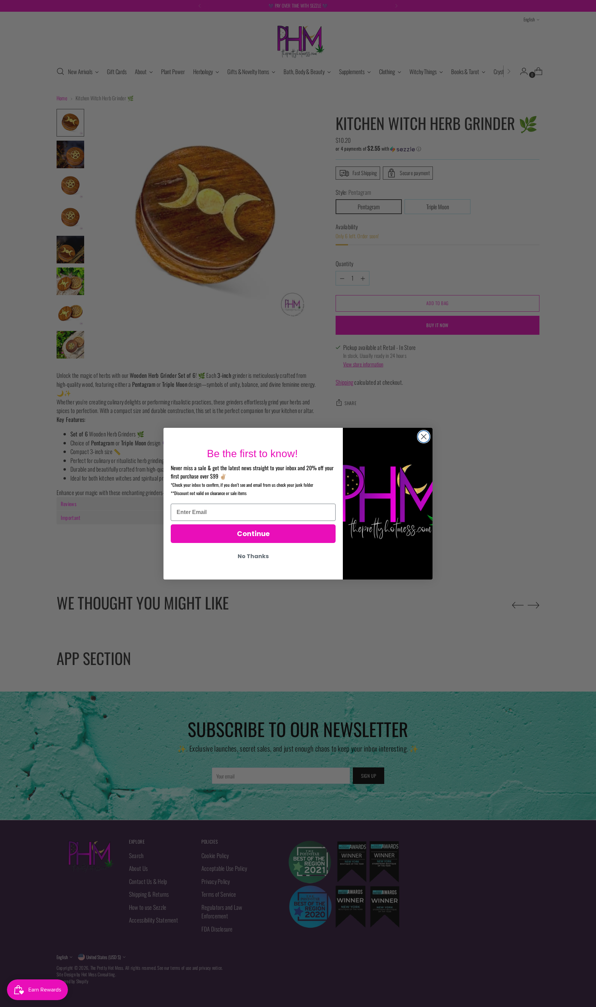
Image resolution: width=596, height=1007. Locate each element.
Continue (253, 533)
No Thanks (253, 556)
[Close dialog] (424, 437)
